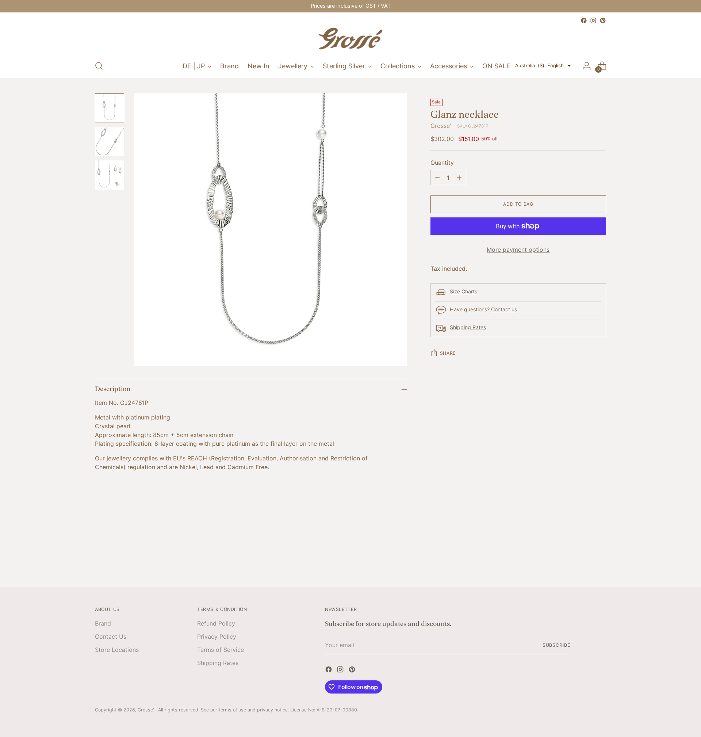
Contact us (504, 309)
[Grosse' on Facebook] (584, 20)
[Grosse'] (350, 39)
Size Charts (463, 291)
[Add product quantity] (459, 177)
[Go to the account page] (586, 65)
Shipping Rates (468, 327)
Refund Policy (216, 623)
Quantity (442, 162)
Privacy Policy (216, 636)
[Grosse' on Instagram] (593, 20)
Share (448, 353)
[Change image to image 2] (109, 141)
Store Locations (117, 649)
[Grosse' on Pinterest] (603, 20)
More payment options (518, 249)
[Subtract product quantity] (437, 177)
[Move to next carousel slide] (600, 561)
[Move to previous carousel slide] (583, 561)
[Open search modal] (99, 65)
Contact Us (110, 636)
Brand (103, 623)
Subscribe (556, 645)
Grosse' (440, 125)
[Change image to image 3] (109, 175)
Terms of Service (220, 649)
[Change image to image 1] (109, 107)
